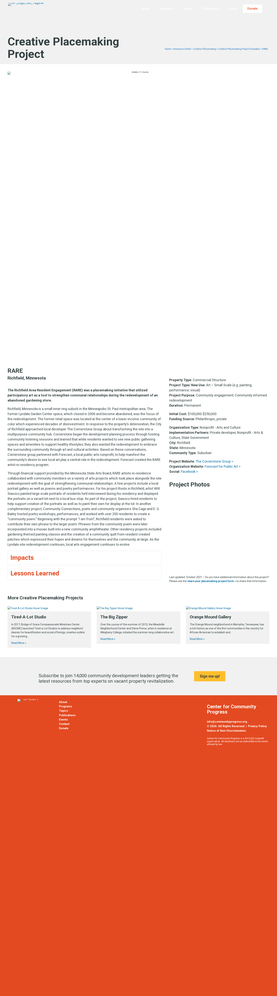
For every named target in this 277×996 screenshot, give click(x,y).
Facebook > (189, 472)
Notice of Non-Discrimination (226, 730)
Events (233, 8)
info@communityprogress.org (227, 721)
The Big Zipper (114, 617)
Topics (187, 8)
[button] (267, 9)
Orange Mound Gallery (210, 617)
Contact (64, 724)
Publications (210, 8)
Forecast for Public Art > (222, 466)
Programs (166, 8)
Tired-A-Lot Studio (28, 617)
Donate (252, 8)
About (146, 8)
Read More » (18, 642)
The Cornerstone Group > (214, 461)
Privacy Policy (257, 726)
